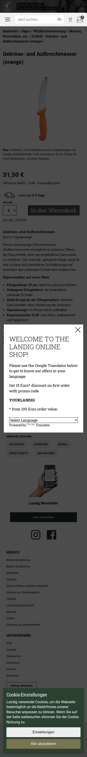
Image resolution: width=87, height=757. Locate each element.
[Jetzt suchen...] (59, 19)
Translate (43, 425)
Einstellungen (43, 732)
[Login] (70, 19)
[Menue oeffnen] (7, 19)
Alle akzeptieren (43, 744)
